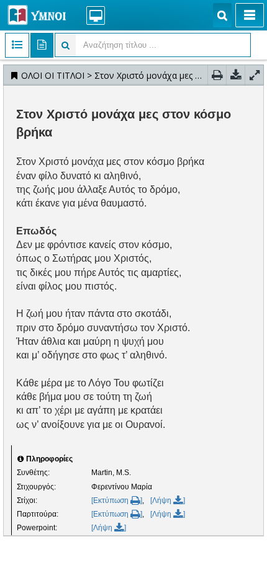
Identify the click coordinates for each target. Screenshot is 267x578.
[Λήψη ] (167, 500)
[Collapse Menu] (249, 15)
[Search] (222, 15)
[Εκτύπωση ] (116, 500)
